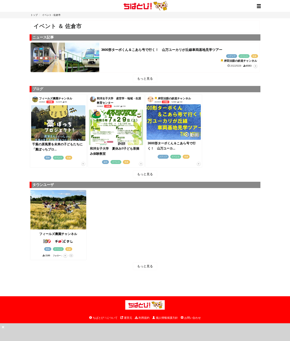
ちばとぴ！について (105, 317)
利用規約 (144, 317)
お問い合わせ (192, 317)
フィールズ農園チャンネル (58, 234)
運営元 (127, 317)
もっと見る (145, 78)
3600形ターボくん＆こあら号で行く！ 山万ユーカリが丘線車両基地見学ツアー (161, 50)
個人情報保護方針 (166, 317)
